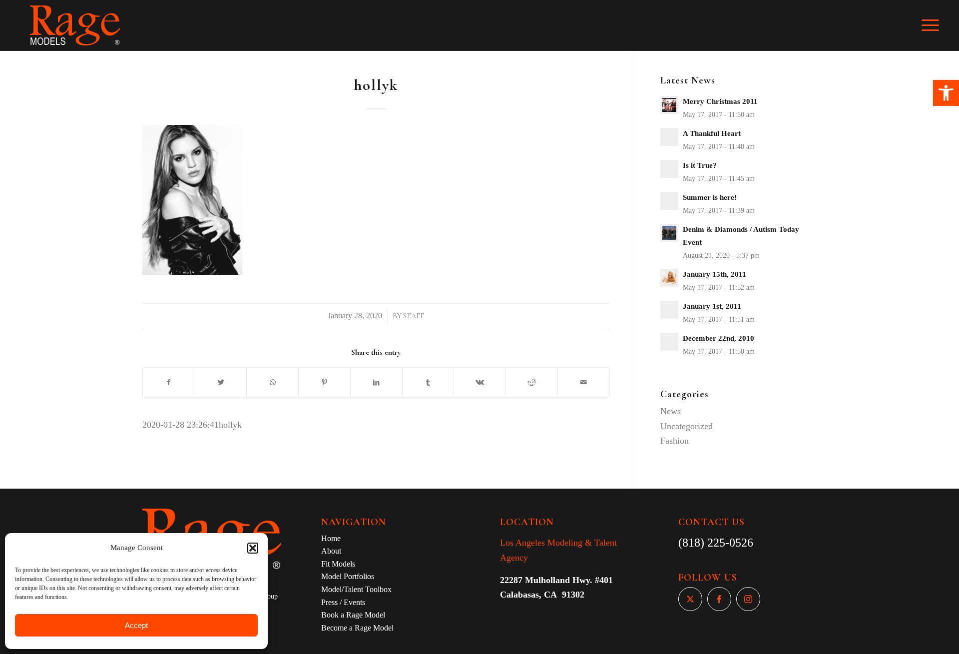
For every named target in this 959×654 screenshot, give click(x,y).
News (670, 411)
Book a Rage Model (353, 615)
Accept (136, 625)
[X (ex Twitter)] (690, 599)
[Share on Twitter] (221, 383)
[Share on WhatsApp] (272, 383)
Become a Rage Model (357, 628)
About (331, 551)
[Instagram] (748, 599)
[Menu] (937, 25)
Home (331, 538)
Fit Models (338, 564)
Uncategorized (686, 426)
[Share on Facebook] (169, 383)
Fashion (674, 441)
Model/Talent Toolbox (356, 589)
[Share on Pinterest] (324, 383)
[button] (946, 93)
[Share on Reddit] (531, 383)
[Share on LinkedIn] (376, 383)
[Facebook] (719, 599)
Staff (413, 316)
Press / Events (343, 602)
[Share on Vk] (479, 383)
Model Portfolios (347, 576)
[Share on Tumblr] (428, 383)
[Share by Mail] (583, 383)
